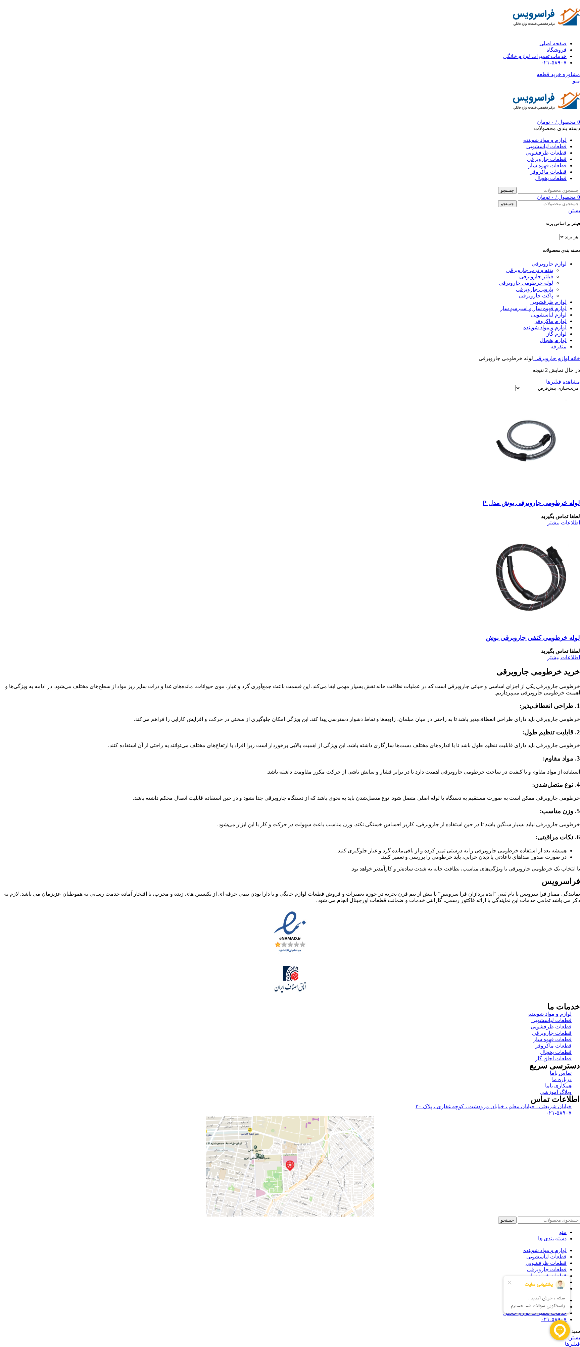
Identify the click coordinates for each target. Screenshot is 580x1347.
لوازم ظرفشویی (548, 302)
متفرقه (558, 346)
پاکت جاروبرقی (536, 295)
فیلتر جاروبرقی (536, 276)
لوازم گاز (556, 334)
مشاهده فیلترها (563, 382)
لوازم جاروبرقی (549, 264)
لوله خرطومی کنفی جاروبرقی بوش (533, 637)
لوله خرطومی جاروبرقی (526, 283)
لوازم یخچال (553, 340)
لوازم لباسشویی (549, 315)
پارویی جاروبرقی (534, 289)
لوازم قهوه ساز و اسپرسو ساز (533, 308)
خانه (574, 358)
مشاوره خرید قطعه (558, 74)
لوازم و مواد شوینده (545, 327)
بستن (574, 210)
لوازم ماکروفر (551, 321)
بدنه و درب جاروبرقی (529, 270)
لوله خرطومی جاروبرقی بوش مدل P (531, 502)
